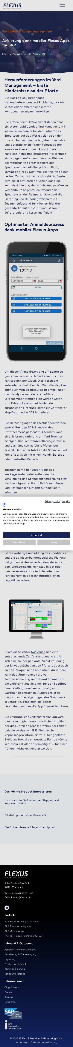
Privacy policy (52, 501)
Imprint (66, 501)
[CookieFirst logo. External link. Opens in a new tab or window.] (4, 505)
